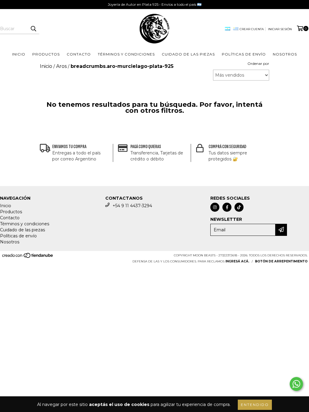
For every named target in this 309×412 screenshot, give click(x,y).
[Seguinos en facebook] (226, 207)
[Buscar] (33, 28)
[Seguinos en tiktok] (239, 207)
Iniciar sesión (280, 29)
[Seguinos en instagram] (214, 207)
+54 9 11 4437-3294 (132, 205)
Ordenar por (258, 63)
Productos (46, 54)
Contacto (79, 54)
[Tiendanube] (28, 257)
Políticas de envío (244, 54)
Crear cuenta (252, 29)
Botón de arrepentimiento (281, 261)
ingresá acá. (237, 261)
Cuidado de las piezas (188, 54)
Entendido (255, 404)
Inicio (18, 54)
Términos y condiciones (126, 54)
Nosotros (285, 54)
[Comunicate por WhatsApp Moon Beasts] (296, 384)
